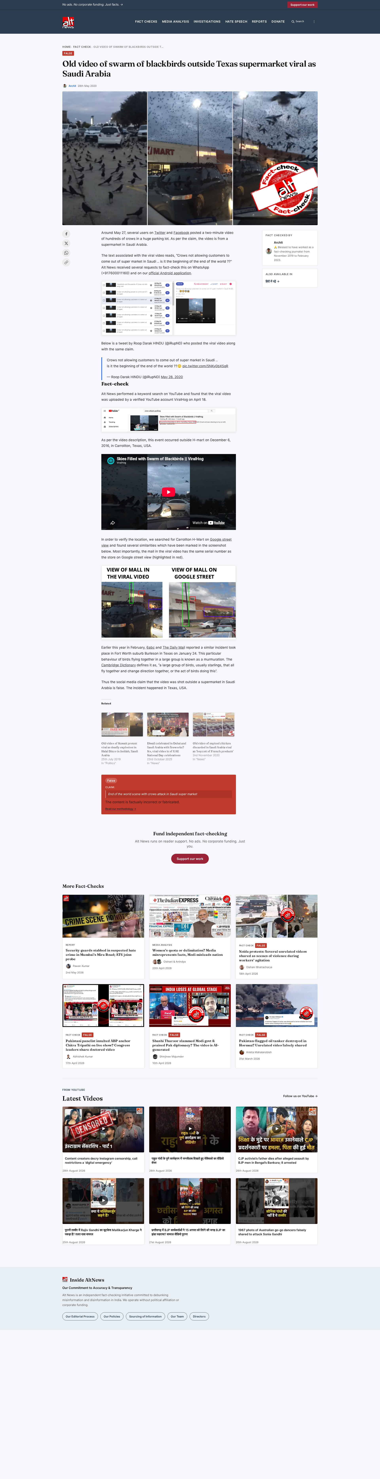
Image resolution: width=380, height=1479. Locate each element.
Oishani (168, 961)
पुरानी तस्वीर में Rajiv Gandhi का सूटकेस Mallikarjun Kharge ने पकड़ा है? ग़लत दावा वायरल (103, 1232)
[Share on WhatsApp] (66, 253)
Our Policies (112, 1316)
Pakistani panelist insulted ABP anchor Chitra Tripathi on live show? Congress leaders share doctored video (98, 1045)
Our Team (177, 1316)
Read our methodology (120, 808)
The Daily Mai (173, 647)
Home (66, 46)
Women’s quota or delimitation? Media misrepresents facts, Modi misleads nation (187, 952)
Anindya (181, 961)
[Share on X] (66, 243)
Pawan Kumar (81, 966)
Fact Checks (146, 21)
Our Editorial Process (80, 1316)
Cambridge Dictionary (118, 665)
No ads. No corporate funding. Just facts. (92, 4)
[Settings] (314, 21)
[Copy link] (66, 262)
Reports (259, 21)
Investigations (207, 21)
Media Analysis (175, 21)
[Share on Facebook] (66, 234)
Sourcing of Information (145, 1316)
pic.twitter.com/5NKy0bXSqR (205, 366)
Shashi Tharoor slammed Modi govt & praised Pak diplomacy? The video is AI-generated (185, 1045)
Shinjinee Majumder (172, 1056)
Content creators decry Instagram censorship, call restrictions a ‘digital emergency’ (101, 1160)
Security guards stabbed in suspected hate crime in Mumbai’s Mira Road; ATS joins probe (101, 954)
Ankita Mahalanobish (259, 1052)
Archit (72, 85)
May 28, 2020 (172, 377)
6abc (150, 647)
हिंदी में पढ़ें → (272, 281)
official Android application (170, 273)
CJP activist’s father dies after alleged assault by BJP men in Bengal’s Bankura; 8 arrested (273, 1160)
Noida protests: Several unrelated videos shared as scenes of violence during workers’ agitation (273, 955)
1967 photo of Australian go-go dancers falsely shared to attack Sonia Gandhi (272, 1232)
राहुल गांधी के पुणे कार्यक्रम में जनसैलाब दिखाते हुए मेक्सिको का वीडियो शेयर (188, 1160)
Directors (199, 1316)
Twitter (159, 233)
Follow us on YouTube (300, 1096)
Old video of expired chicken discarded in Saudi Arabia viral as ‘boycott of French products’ (213, 747)
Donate (278, 21)
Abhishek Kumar (83, 1056)
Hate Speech (236, 21)
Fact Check (82, 46)
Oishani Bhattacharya (259, 967)
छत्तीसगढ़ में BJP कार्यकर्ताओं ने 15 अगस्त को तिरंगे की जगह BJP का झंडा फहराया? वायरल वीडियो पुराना (188, 1232)
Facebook (181, 233)
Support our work (302, 4)
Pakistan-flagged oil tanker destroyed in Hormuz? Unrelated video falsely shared (273, 1043)
